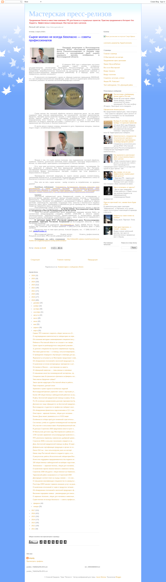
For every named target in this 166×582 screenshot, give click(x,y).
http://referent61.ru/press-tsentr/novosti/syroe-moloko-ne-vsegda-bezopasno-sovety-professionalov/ (64, 240)
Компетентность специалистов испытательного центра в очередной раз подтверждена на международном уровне (125, 139)
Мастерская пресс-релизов (70, 14)
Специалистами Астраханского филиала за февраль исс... (54, 376)
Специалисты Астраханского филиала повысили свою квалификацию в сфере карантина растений (64, 187)
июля (35, 318)
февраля (36, 503)
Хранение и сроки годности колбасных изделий (50, 389)
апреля (36, 327)
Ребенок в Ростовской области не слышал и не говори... (53, 342)
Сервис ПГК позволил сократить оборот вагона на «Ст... (53, 333)
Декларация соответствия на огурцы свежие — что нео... (54, 478)
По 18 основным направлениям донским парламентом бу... (54, 401)
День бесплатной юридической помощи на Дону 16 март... (54, 444)
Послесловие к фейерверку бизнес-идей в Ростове (124, 95)
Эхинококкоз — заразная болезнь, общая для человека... (54, 466)
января (36, 506)
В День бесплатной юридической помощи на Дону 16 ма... (54, 398)
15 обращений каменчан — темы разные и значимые (52, 370)
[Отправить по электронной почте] (52, 248)
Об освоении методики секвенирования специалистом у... (54, 339)
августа (36, 315)
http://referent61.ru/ (67, 225)
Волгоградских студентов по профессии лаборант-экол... (54, 407)
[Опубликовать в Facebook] (59, 248)
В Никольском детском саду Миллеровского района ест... (54, 432)
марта (35, 330)
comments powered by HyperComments (118, 43)
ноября (36, 306)
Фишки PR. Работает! (111, 81)
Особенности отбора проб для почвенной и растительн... (54, 419)
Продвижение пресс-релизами (115, 60)
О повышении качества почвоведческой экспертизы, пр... (54, 373)
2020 (33, 294)
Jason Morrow (101, 577)
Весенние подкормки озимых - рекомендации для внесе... (54, 493)
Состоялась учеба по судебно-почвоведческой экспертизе (54, 422)
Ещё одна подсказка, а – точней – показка (123, 228)
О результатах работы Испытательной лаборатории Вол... (54, 456)
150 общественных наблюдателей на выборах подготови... (54, 462)
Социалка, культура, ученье (114, 78)
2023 (33, 285)
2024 (33, 282)
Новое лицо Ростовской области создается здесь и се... (53, 453)
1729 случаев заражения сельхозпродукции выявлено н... (54, 435)
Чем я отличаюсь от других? (124, 187)
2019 (33, 297)
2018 (33, 300)
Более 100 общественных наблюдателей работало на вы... (54, 395)
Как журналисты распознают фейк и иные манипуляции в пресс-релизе (124, 157)
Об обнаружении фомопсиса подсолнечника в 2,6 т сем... (54, 410)
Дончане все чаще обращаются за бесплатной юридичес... (54, 404)
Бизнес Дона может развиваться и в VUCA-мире (51, 416)
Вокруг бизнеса (109, 71)
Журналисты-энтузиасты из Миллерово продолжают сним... (55, 358)
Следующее (35, 260)
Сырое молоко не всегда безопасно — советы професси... (54, 499)
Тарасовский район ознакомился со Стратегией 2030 (52, 475)
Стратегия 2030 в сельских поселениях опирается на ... (53, 441)
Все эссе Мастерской (112, 68)
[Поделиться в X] (57, 248)
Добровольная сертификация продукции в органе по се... (54, 447)
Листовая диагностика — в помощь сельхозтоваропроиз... (54, 352)
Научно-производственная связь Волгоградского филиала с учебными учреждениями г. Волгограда (64, 189)
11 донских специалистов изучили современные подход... (54, 349)
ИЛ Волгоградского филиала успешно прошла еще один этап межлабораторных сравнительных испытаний (64, 191)
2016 (33, 513)
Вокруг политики (110, 74)
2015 (33, 516)
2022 (33, 288)
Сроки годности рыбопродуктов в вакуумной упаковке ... (53, 345)
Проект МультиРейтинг (112, 64)
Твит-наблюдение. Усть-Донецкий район (118, 85)
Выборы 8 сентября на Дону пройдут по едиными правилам (125, 122)
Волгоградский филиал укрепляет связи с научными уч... (54, 392)
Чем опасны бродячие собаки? (44, 379)
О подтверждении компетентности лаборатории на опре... (54, 336)
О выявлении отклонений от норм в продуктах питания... (54, 487)
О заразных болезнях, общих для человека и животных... (54, 496)
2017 (33, 510)
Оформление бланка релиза (114, 109)
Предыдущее (93, 260)
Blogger (118, 577)
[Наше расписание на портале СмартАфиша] (119, 36)
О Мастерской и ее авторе (113, 57)
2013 (33, 523)
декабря (36, 303)
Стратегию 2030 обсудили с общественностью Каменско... (54, 472)
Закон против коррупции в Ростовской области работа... (53, 382)
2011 (33, 529)
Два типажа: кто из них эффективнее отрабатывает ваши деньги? (124, 174)
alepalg (31, 558)
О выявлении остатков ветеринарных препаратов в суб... (54, 364)
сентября (37, 312)
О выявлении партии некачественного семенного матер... (54, 469)
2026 (33, 275)
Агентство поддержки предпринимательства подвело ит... (54, 459)
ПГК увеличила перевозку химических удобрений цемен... (54, 438)
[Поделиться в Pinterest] (61, 248)
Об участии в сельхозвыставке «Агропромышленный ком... (55, 425)
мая (35, 324)
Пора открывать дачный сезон (44, 386)
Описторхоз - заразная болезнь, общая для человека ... (53, 413)
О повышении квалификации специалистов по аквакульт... (54, 481)
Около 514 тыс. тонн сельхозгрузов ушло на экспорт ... (53, 450)
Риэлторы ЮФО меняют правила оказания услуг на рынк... (55, 484)
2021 (33, 291)
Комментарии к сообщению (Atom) (70, 267)
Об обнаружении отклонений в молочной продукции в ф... (54, 490)
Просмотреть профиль (34, 561)
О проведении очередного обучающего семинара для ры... (54, 355)
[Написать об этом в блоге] (54, 248)
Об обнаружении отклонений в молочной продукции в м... (54, 361)
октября (36, 309)
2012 (33, 526)
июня (35, 321)
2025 (33, 278)
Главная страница (63, 260)
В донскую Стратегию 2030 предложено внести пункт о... (54, 429)
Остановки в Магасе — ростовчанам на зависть (50, 367)
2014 (33, 520)
